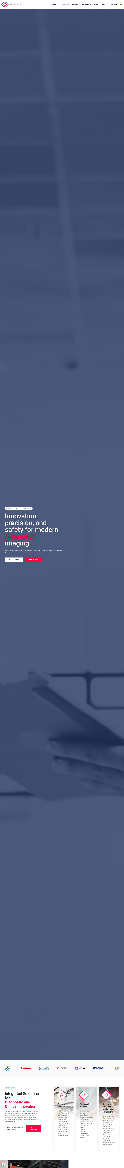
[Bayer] (7, 1069)
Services (75, 4)
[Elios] (43, 1069)
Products (65, 4)
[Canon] (25, 1069)
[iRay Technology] (116, 1069)
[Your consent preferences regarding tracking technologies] (3, 1164)
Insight (96, 4)
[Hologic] (98, 1069)
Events (104, 4)
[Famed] (80, 1069)
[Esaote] (62, 1069)
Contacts (113, 4)
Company (53, 4)
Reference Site (86, 4)
